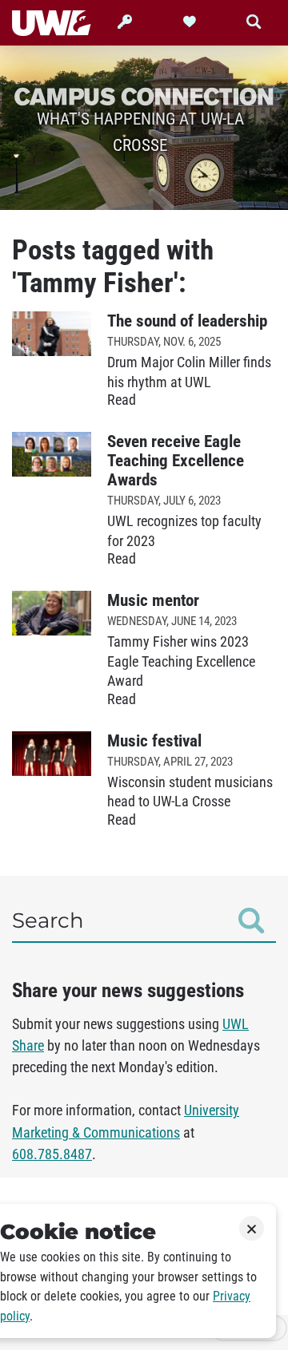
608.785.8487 (52, 1154)
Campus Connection (144, 95)
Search (48, 920)
